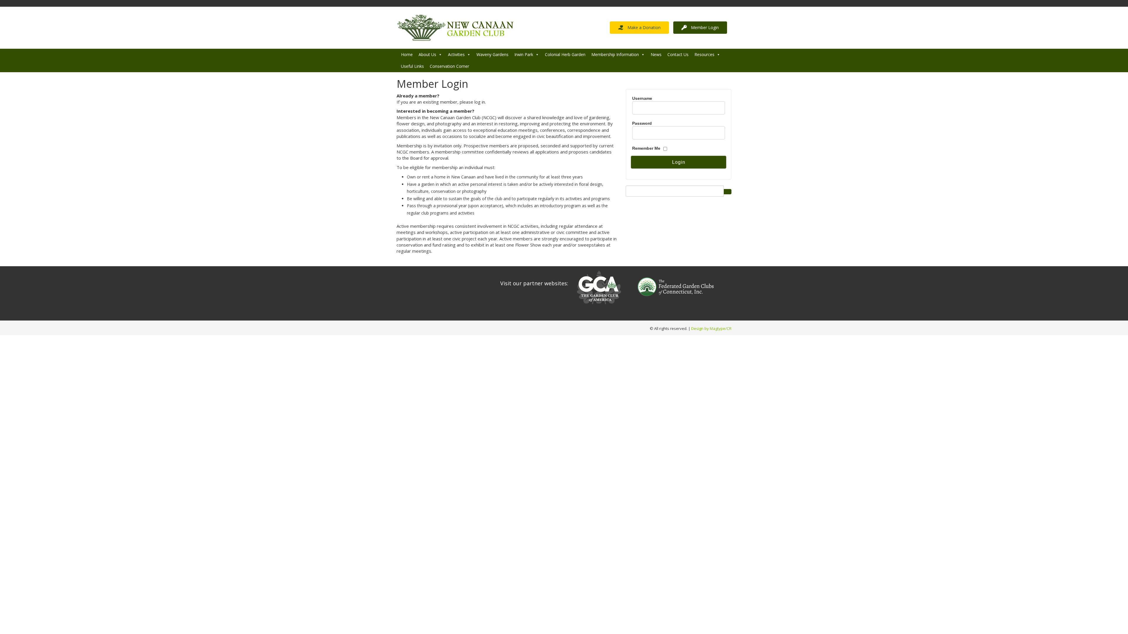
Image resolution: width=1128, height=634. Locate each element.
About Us (427, 54)
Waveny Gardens (492, 54)
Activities (456, 54)
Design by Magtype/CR (711, 328)
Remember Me (646, 148)
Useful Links (412, 66)
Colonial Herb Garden (565, 54)
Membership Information (615, 54)
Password (642, 123)
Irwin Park (523, 54)
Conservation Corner (449, 66)
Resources (704, 54)
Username (642, 98)
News (656, 54)
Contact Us (678, 54)
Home (407, 54)
